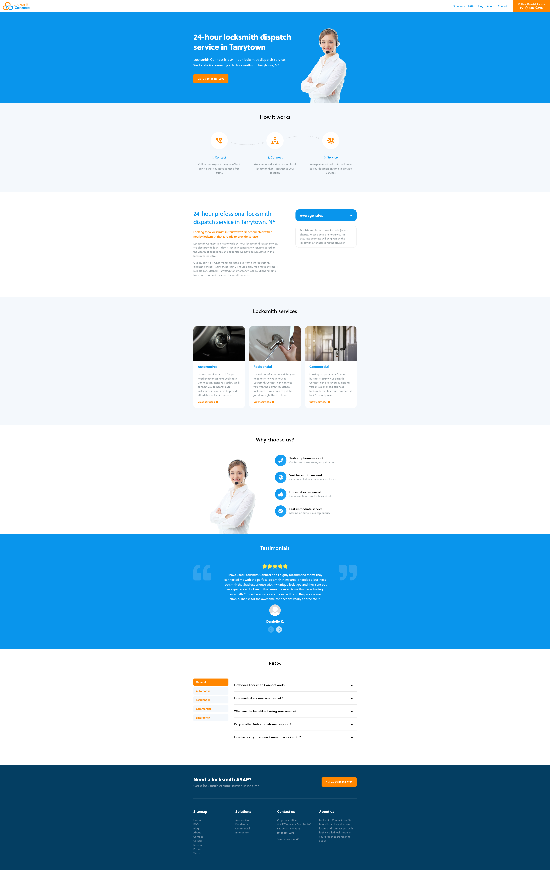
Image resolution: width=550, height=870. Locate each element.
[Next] (279, 629)
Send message (286, 839)
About (490, 6)
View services (207, 402)
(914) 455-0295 (531, 7)
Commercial (203, 709)
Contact (502, 6)
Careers (197, 841)
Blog (480, 6)
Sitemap (198, 845)
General (201, 682)
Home (197, 820)
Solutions (459, 6)
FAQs (471, 6)
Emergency (203, 718)
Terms (196, 853)
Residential (203, 700)
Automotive (203, 691)
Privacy (197, 849)
